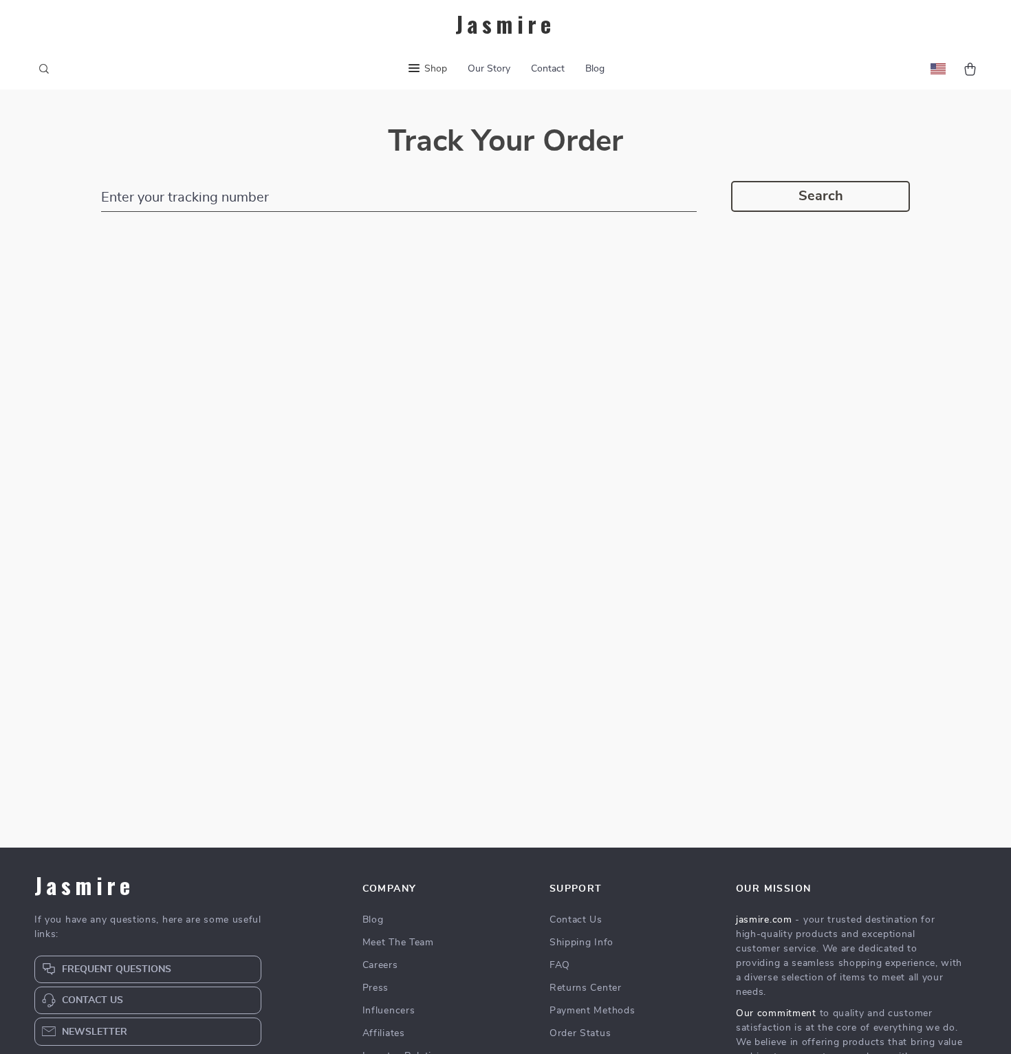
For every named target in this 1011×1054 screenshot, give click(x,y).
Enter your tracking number (185, 197)
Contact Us (576, 920)
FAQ (560, 965)
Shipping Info (581, 942)
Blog (595, 69)
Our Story (489, 69)
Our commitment (776, 1013)
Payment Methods (592, 1010)
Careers (380, 965)
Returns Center (586, 988)
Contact (548, 69)
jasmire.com (764, 920)
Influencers (388, 1010)
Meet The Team (398, 942)
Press (375, 988)
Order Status (580, 1033)
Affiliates (383, 1033)
